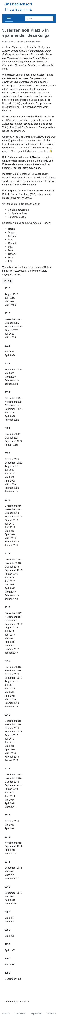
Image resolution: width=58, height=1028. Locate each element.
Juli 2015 (9, 738)
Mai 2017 (9, 638)
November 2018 (13, 563)
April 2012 (10, 849)
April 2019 (10, 534)
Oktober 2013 (12, 821)
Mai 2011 (9, 871)
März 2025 (10, 337)
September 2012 (13, 846)
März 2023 (10, 376)
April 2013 (10, 828)
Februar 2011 (12, 878)
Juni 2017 (10, 634)
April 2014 (10, 803)
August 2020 (11, 466)
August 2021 (11, 444)
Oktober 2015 (12, 728)
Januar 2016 (11, 706)
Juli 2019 (9, 523)
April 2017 (10, 642)
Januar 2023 (11, 383)
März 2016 (10, 699)
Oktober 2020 (12, 459)
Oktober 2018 (12, 566)
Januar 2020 (11, 491)
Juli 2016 (9, 685)
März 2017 (10, 645)
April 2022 (10, 416)
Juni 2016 (10, 688)
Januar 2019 (11, 545)
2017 (7, 607)
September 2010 (13, 892)
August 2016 (11, 681)
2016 (7, 661)
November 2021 (13, 434)
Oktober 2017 (12, 620)
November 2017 (13, 616)
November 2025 (13, 319)
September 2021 (13, 441)
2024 (7, 345)
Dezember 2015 (13, 720)
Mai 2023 (9, 373)
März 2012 (10, 853)
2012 (7, 836)
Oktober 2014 (12, 781)
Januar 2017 (11, 652)
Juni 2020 (10, 473)
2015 (7, 714)
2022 (7, 392)
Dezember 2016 (13, 667)
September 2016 (13, 677)
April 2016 (10, 695)
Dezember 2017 (13, 613)
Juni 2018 (10, 581)
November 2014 (13, 778)
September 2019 (13, 516)
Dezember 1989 (13, 979)
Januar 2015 (11, 760)
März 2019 (10, 538)
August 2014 (11, 789)
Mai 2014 (9, 799)
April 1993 (10, 950)
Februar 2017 (12, 649)
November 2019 (13, 509)
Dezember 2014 (13, 774)
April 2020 (10, 480)
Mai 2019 (9, 530)
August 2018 (11, 573)
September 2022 (13, 409)
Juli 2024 (9, 351)
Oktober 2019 (12, 513)
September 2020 (13, 462)
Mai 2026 (9, 301)
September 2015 (13, 731)
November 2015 (13, 724)
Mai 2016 (9, 692)
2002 (7, 930)
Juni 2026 (10, 297)
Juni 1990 (10, 964)
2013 (7, 815)
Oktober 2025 (12, 323)
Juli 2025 (9, 333)
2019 (7, 499)
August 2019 (11, 520)
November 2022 (13, 401)
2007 (7, 912)
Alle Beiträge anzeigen (17, 1001)
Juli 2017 (9, 631)
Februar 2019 (12, 541)
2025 (7, 313)
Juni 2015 (10, 742)
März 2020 (10, 484)
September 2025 (13, 326)
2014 (7, 768)
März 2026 (10, 305)
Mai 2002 (9, 935)
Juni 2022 (10, 412)
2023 (7, 363)
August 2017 (11, 627)
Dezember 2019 (13, 505)
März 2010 (10, 903)
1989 (7, 973)
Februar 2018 (12, 595)
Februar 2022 (12, 419)
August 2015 (11, 735)
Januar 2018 (11, 599)
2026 (7, 288)
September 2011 (13, 867)
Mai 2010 (9, 896)
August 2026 (11, 294)
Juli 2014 (9, 792)
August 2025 (11, 330)
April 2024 (10, 355)
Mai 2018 (9, 584)
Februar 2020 (12, 487)
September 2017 (13, 624)
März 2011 (10, 875)
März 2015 (10, 753)
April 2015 (10, 749)
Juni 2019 (10, 527)
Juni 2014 (10, 796)
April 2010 (10, 900)
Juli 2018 (9, 577)
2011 (7, 861)
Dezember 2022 (13, 398)
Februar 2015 (12, 756)
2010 (7, 887)
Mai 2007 (9, 918)
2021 (7, 428)
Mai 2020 (9, 477)
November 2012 (13, 842)
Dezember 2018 (13, 559)
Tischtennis (18, 9)
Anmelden (51, 1013)
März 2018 (10, 591)
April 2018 (10, 588)
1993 (7, 944)
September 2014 (13, 785)
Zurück (7, 281)
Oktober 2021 (12, 437)
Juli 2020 (9, 470)
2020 (7, 453)
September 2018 (13, 570)
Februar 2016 (12, 703)
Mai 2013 (9, 824)
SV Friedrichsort (18, 3)
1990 (7, 958)
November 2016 (13, 670)
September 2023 (13, 369)
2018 (7, 553)
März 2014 (10, 806)
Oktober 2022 (12, 405)
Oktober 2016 (12, 674)
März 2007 (10, 921)
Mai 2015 (9, 746)
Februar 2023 (12, 380)
